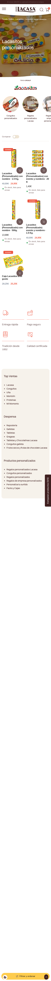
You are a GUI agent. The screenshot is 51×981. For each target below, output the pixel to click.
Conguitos (11, 388)
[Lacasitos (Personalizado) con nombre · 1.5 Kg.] (13, 158)
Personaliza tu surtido (17, 484)
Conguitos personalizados (19, 473)
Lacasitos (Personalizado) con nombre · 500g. (12, 227)
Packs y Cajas (13, 488)
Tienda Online (8, 19)
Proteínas (11, 400)
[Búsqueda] (41, 10)
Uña (8, 392)
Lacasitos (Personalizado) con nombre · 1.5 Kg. (12, 176)
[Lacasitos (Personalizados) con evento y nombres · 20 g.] (37, 158)
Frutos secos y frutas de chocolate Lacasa (27, 447)
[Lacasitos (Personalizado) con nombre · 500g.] (13, 209)
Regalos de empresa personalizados (24, 480)
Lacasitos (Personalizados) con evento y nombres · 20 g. (37, 177)
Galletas (11, 429)
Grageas (11, 436)
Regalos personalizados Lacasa (22, 469)
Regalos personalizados (18, 477)
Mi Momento (13, 403)
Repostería (12, 425)
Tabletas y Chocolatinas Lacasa (22, 440)
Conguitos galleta (15, 444)
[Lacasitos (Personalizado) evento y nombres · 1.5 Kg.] (37, 209)
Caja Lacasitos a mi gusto (12, 277)
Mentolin (11, 396)
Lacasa (10, 385)
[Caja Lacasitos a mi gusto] (13, 261)
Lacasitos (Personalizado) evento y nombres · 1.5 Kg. (36, 229)
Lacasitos (20, 19)
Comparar (6, 136)
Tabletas (11, 432)
